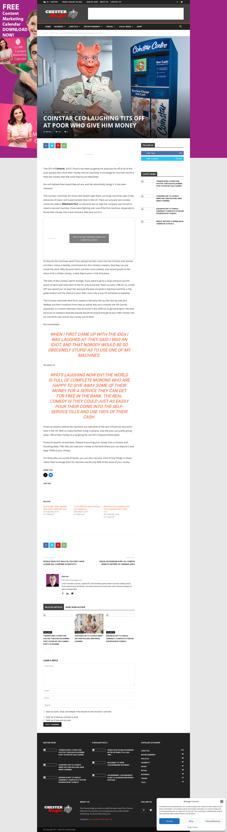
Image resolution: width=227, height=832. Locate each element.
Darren (48, 132)
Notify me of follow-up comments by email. (62, 717)
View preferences (212, 821)
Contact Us (116, 2)
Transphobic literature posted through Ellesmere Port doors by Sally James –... (169, 184)
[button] (221, 801)
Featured (47, 632)
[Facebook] (177, 2)
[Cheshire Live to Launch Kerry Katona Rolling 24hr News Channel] (89, 624)
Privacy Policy (193, 827)
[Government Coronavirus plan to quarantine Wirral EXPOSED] (98, 778)
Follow (179, 159)
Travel (109, 26)
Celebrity (79, 632)
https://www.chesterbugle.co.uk (72, 580)
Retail (83, 112)
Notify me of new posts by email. (58, 720)
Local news (125, 26)
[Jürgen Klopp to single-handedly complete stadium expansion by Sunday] (120, 624)
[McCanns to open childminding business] (98, 766)
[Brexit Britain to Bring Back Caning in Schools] (147, 224)
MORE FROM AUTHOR (75, 607)
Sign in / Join (92, 2)
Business (58, 26)
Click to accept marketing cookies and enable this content (89, 238)
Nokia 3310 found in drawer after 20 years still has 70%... (120, 752)
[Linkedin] (68, 593)
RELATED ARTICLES (53, 607)
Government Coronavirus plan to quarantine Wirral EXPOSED (120, 777)
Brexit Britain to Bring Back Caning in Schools (169, 222)
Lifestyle (73, 26)
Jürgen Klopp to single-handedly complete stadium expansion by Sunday (119, 638)
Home (48, 26)
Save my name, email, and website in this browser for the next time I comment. (79, 712)
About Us (104, 2)
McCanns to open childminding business (118, 763)
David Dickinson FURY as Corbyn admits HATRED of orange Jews (117, 562)
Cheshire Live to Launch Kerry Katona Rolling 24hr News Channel (89, 638)
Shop (139, 26)
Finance (66, 112)
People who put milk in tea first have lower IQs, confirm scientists (63, 562)
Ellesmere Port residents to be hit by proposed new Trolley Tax (116, 509)
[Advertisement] (136, 14)
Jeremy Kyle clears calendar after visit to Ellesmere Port (55, 507)
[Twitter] (182, 2)
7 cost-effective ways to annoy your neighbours (87, 507)
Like (180, 153)
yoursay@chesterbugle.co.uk (100, 819)
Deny (191, 821)
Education (54, 33)
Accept (169, 821)
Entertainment (92, 26)
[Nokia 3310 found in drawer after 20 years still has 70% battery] (98, 753)
